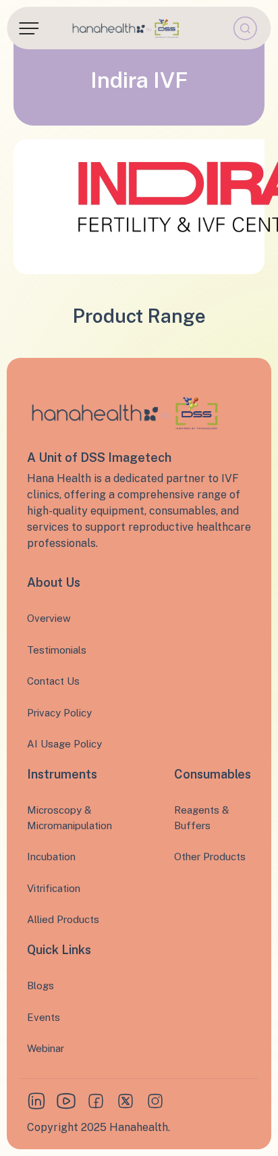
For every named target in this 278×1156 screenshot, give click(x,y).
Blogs (40, 985)
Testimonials (56, 650)
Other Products (210, 856)
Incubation (51, 856)
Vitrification (53, 888)
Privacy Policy (59, 712)
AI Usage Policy (64, 744)
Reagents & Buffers (201, 817)
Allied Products (63, 919)
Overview (49, 618)
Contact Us (53, 681)
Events (43, 1017)
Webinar (45, 1048)
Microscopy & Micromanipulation (69, 817)
